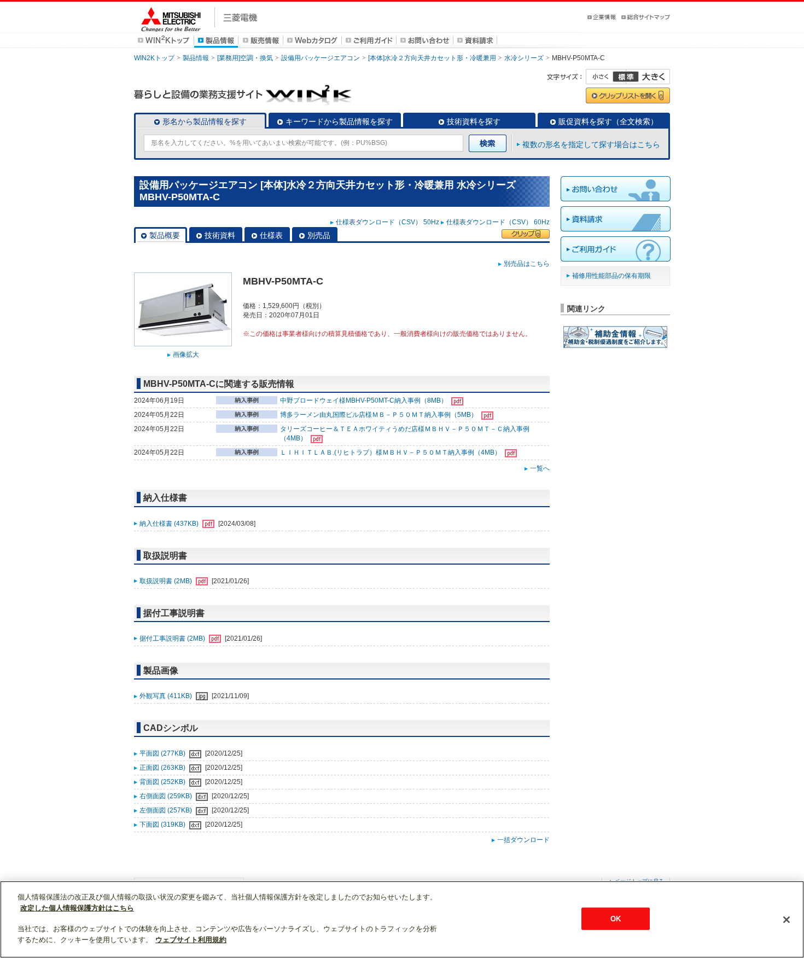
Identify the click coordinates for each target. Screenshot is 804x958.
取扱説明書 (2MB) (166, 581)
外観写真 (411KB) (166, 696)
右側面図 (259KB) (166, 796)
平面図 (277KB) (163, 753)
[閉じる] (786, 920)
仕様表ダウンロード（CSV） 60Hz (498, 222)
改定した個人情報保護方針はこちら (77, 908)
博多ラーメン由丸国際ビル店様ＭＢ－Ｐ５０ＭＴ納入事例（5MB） (379, 415)
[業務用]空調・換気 (245, 58)
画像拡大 (186, 354)
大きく (648, 76)
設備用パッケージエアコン (320, 58)
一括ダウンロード (523, 840)
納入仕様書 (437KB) (169, 523)
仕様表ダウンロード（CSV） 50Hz (387, 222)
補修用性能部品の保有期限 (611, 276)
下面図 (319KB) (163, 824)
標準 (626, 76)
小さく (606, 76)
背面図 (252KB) (163, 782)
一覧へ (540, 468)
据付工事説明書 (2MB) (173, 638)
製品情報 (196, 58)
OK (615, 918)
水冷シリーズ (524, 58)
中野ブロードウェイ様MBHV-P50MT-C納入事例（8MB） (364, 400)
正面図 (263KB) (163, 767)
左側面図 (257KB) (166, 810)
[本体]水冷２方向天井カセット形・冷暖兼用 (432, 58)
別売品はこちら (527, 264)
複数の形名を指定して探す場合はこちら (591, 144)
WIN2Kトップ (154, 58)
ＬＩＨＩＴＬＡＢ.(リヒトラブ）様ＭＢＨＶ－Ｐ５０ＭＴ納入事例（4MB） (391, 452)
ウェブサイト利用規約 (190, 940)
